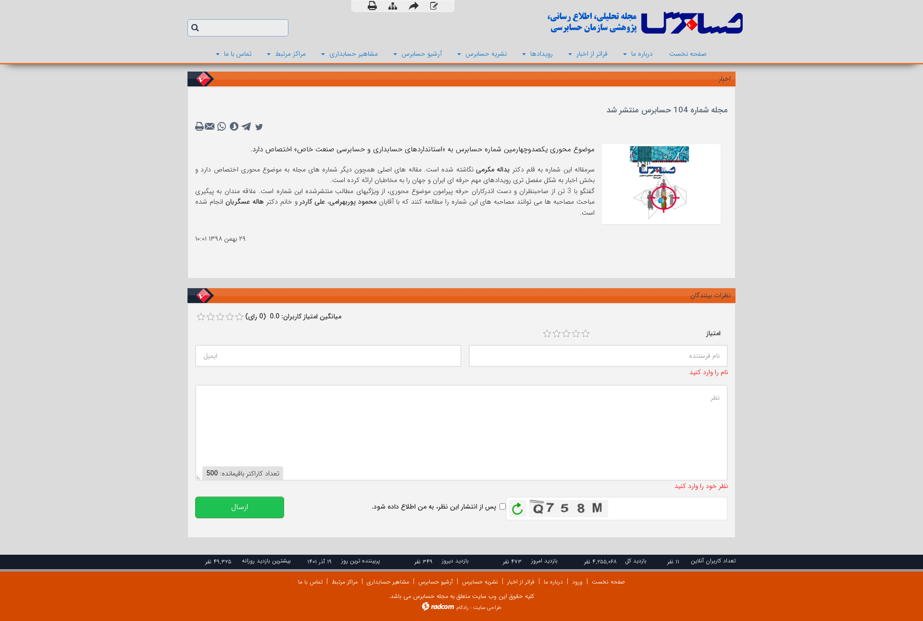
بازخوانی (517, 506)
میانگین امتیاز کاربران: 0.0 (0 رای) (293, 316)
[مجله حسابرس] (606, 23)
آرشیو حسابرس (435, 581)
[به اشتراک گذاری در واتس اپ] (221, 127)
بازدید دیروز (455, 560)
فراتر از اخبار (521, 581)
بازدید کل (636, 560)
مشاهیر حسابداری (388, 581)
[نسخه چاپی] (372, 6)
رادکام (462, 608)
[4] (576, 333)
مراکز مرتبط (345, 581)
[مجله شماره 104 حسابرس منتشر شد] (661, 183)
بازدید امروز (544, 560)
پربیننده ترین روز (360, 560)
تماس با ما (310, 581)
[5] (585, 333)
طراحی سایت (487, 608)
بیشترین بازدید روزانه (266, 560)
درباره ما (553, 581)
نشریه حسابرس (480, 581)
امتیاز (713, 333)
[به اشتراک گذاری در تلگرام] (246, 127)
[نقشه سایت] (392, 6)
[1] (547, 333)
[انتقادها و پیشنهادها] (434, 6)
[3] (566, 333)
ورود (577, 581)
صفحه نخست (608, 581)
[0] (201, 317)
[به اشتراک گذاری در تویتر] (259, 127)
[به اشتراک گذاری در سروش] (234, 127)
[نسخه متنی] (200, 127)
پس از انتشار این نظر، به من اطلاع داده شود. (434, 506)
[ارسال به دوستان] (414, 6)
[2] (556, 333)
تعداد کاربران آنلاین (713, 560)
